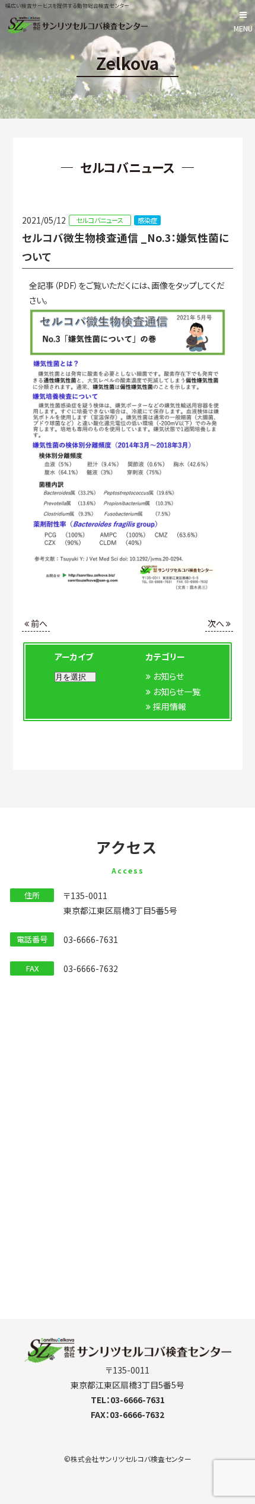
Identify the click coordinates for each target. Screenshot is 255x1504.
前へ (38, 623)
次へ (217, 623)
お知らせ (168, 676)
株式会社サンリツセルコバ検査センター (131, 1459)
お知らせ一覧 (176, 691)
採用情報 (169, 706)
